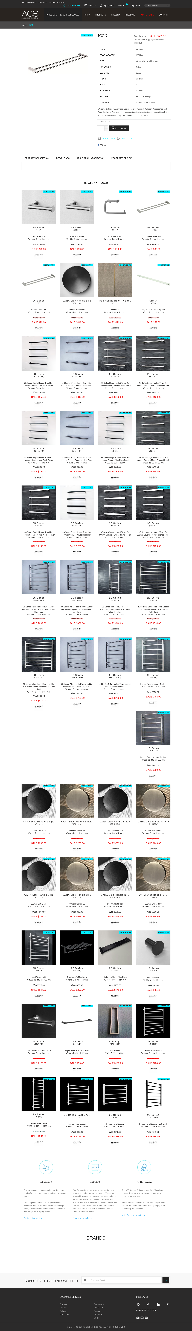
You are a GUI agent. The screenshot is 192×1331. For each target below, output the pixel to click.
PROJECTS (130, 14)
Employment (99, 1304)
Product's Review (121, 158)
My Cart (121, 5)
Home (24, 25)
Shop (87, 14)
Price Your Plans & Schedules (62, 14)
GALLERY (115, 14)
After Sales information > (133, 1215)
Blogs (96, 1317)
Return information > (82, 1217)
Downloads (63, 158)
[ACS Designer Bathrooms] (32, 15)
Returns (63, 1311)
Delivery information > (34, 1218)
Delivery (63, 1307)
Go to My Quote (108, 138)
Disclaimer (98, 1314)
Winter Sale (147, 14)
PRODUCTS (100, 14)
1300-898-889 (73, 5)
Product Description (37, 158)
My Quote (136, 5)
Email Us (92, 5)
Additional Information (90, 158)
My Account (109, 5)
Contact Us (87, 35)
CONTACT (163, 14)
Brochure (63, 1304)
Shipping (149, 39)
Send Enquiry (126, 138)
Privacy (97, 1311)
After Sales (64, 1314)
